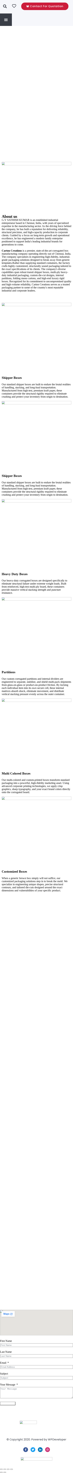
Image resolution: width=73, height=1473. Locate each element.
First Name (6, 1340)
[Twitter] (33, 1449)
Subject (4, 1373)
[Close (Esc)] (11, 1469)
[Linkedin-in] (40, 1449)
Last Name (6, 1351)
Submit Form (7, 1403)
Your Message (7, 1384)
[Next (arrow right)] (4, 1472)
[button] (6, 20)
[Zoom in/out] (1, 1469)
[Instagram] (47, 1449)
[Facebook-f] (25, 1449)
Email (3, 1362)
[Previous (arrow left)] (1, 1472)
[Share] (8, 1469)
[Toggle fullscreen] (4, 1469)
